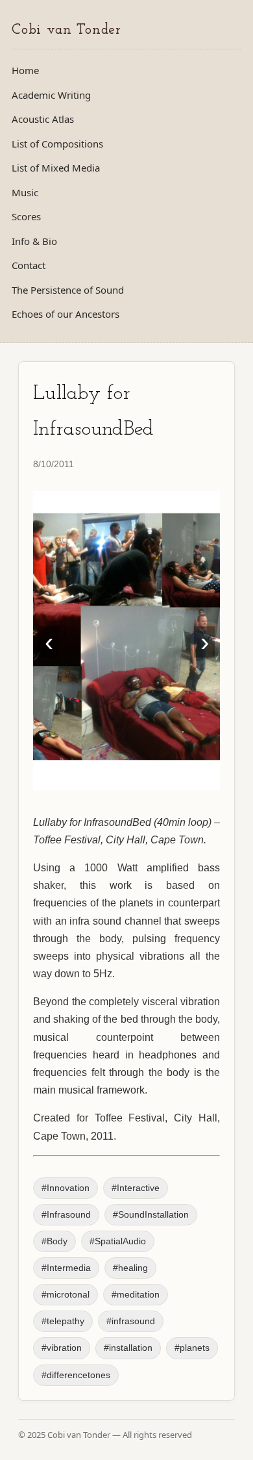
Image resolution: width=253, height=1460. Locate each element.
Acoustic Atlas (43, 118)
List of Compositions (57, 143)
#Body (54, 1241)
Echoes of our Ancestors (65, 313)
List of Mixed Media (56, 167)
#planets (192, 1348)
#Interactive (136, 1188)
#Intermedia (66, 1268)
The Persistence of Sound (68, 289)
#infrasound (130, 1321)
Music (25, 192)
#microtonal (66, 1295)
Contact (28, 265)
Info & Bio (34, 241)
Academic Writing (51, 94)
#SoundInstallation (151, 1215)
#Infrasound (66, 1215)
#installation (128, 1348)
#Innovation (66, 1188)
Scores (26, 216)
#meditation (136, 1295)
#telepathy (63, 1321)
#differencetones (76, 1375)
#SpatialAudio (118, 1241)
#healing (130, 1268)
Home (25, 70)
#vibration (62, 1348)
